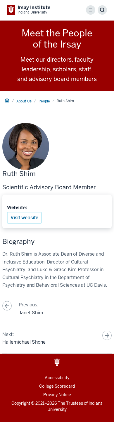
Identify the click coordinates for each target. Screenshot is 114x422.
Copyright (20, 403)
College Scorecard (57, 386)
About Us (24, 101)
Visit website (24, 218)
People (44, 101)
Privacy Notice (57, 394)
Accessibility (57, 377)
